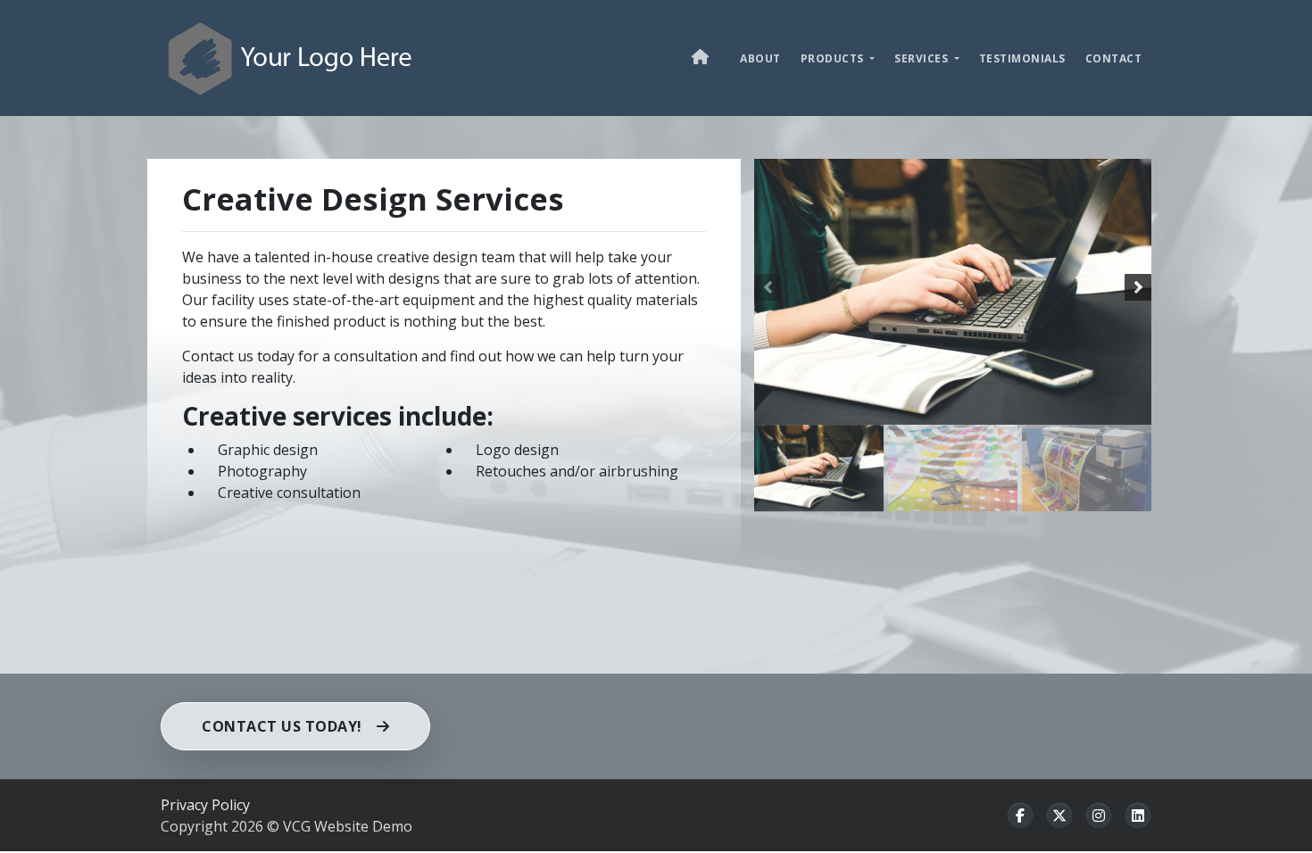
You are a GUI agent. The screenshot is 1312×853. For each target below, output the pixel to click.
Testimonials (1022, 58)
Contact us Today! (282, 726)
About (760, 58)
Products (834, 58)
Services (922, 58)
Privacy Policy (205, 805)
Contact (1113, 58)
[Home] (290, 57)
